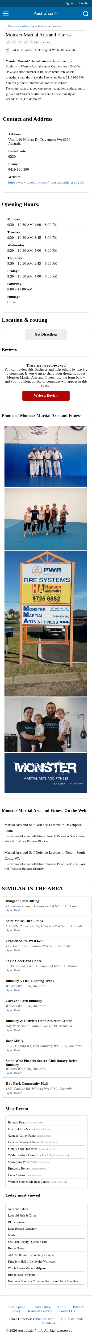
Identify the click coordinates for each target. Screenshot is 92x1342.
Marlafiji (13, 1235)
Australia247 (45, 13)
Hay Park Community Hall (27, 1083)
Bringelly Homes (27, 1168)
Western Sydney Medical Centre (37, 1181)
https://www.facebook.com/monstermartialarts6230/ (46, 182)
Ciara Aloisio (25, 1175)
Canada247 (49, 1323)
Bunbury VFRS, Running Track (30, 981)
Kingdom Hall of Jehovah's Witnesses (32, 1261)
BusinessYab (45, 1319)
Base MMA (14, 1041)
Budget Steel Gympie (21, 1274)
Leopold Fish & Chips (22, 1215)
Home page (16, 1307)
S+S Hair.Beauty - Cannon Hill (27, 1242)
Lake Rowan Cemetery (22, 1228)
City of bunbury (39, 26)
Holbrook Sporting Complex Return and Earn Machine (43, 1281)
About (61, 1307)
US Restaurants (72, 1319)
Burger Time (16, 1248)
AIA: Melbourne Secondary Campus (31, 1255)
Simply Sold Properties (31, 1148)
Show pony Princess (29, 1162)
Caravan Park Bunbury (24, 1001)
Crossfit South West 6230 (25, 941)
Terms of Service (39, 1311)
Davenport (56, 26)
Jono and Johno (18, 1209)
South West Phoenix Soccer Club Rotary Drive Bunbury (41, 1063)
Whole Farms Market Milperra (27, 1268)
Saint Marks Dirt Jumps (24, 921)
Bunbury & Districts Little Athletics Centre (39, 1021)
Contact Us (67, 1311)
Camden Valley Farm (30, 1135)
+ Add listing (41, 1307)
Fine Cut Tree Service (30, 1129)
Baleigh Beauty (26, 1122)
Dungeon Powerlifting (22, 901)
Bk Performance (18, 1222)
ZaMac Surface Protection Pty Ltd (38, 1155)
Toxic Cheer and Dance (24, 961)
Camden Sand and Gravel (33, 1142)
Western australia (17, 26)
